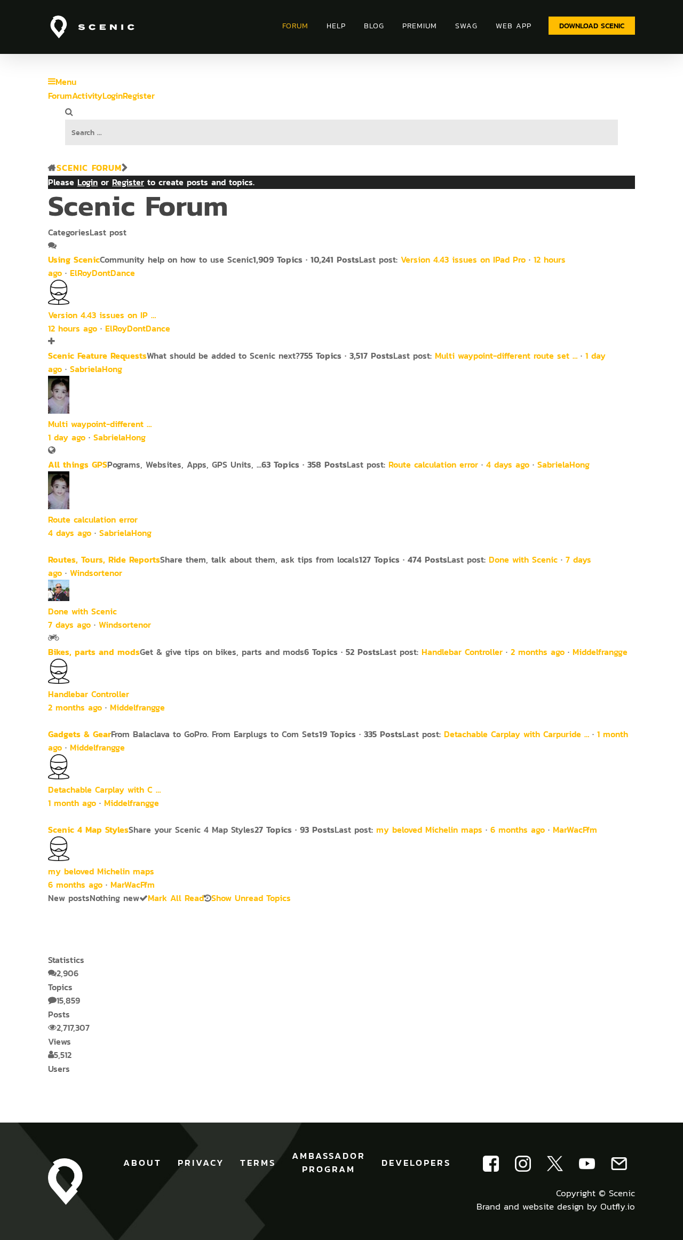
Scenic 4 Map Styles (88, 829)
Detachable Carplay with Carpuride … (516, 734)
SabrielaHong (96, 369)
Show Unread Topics (251, 898)
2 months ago (538, 652)
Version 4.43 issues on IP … (102, 315)
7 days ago (69, 625)
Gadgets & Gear (79, 734)
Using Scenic (74, 259)
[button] (592, 25)
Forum (60, 96)
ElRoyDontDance (102, 273)
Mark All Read (176, 898)
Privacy (201, 1162)
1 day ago (66, 437)
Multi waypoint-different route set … (506, 356)
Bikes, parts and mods (94, 651)
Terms (258, 1162)
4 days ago (507, 465)
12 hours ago (72, 328)
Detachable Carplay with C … (104, 790)
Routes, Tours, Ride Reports (104, 559)
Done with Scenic (523, 560)
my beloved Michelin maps (429, 830)
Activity (87, 96)
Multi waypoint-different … (100, 424)
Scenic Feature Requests (97, 355)
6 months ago (517, 830)
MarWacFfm (575, 830)
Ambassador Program (329, 1162)
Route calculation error (433, 465)
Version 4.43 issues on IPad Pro (463, 260)
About (142, 1162)
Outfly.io (617, 1206)
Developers (416, 1162)
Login (112, 96)
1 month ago (72, 803)
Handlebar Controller (462, 652)
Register (139, 96)
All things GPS (77, 464)
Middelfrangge (600, 652)
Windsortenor (96, 573)
